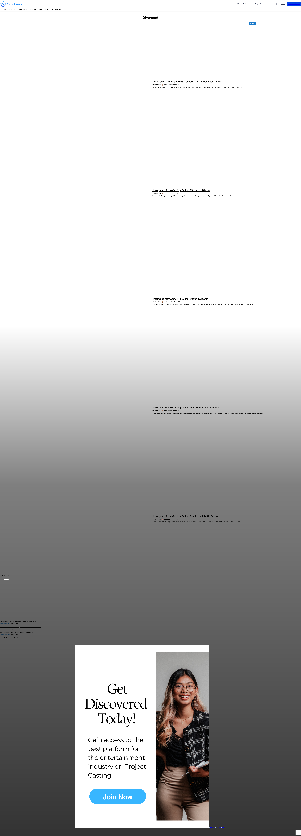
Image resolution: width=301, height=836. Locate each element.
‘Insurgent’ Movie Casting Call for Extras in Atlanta (180, 298)
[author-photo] (163, 85)
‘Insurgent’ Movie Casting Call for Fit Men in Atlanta (181, 190)
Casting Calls (156, 84)
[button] (277, 4)
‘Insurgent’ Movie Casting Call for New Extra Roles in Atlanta (186, 407)
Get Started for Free (294, 4)
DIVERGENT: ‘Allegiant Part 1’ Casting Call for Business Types (186, 81)
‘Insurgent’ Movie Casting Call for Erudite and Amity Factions (186, 516)
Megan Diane (167, 84)
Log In (283, 4)
